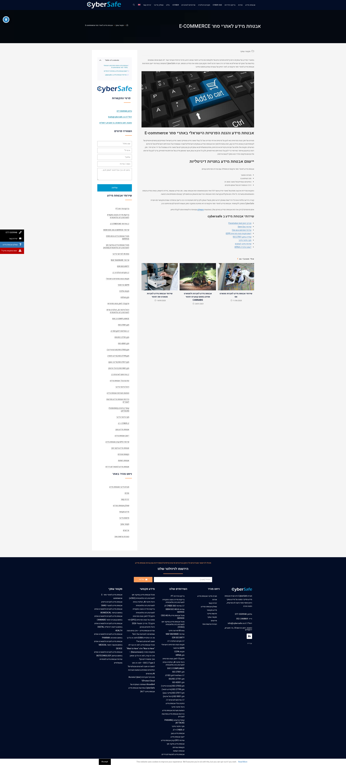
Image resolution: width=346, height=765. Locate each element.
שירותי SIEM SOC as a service (116, 230)
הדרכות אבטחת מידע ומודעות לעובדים (117, 400)
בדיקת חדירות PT (122, 208)
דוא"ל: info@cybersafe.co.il (240, 623)
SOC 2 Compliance (120, 318)
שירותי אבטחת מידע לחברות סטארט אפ (236, 295)
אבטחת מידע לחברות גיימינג (111, 601)
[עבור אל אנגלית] (139, 5)
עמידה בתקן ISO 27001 (242, 236)
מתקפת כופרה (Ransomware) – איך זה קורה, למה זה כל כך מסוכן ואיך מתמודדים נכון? (142, 656)
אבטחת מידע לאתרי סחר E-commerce (99, 25)
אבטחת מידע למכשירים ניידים (117, 466)
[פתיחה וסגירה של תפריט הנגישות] (6, 19)
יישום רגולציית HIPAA (242, 247)
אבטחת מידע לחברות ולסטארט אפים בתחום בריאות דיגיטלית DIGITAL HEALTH (108, 627)
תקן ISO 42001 (123, 343)
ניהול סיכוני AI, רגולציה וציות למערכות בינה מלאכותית (118, 311)
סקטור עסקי (245, 51)
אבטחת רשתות (123, 460)
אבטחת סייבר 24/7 (147, 691)
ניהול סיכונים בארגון (147, 627)
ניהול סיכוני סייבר (122, 387)
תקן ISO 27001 (123, 325)
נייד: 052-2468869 (244, 618)
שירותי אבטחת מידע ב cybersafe (116, 75)
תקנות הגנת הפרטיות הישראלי (117, 278)
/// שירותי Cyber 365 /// (119, 223)
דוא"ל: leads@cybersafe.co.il (120, 117)
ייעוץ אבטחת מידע (122, 435)
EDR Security (123, 266)
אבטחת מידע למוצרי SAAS (111, 605)
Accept (105, 761)
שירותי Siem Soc (244, 226)
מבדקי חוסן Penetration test (239, 223)
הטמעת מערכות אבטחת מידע (118, 393)
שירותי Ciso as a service (241, 230)
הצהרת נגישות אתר (121, 536)
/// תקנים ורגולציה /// (120, 272)
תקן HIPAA (125, 297)
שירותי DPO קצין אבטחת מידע (117, 442)
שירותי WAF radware (120, 260)
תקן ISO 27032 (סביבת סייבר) (118, 349)
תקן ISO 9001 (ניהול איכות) (118, 368)
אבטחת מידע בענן (122, 429)
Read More (242, 761)
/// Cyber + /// (123, 423)
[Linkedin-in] (249, 636)
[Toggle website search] (134, 5)
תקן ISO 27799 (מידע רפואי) (118, 356)
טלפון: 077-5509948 (243, 614)
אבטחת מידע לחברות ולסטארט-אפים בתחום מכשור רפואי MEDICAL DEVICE (108, 645)
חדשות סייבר (124, 518)
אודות (127, 493)
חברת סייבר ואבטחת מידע (119, 487)
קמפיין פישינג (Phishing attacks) (119, 409)
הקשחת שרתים (123, 454)
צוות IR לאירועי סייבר (120, 254)
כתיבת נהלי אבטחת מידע (119, 380)
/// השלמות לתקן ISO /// (120, 331)
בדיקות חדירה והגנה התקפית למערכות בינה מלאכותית (118, 216)
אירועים (126, 530)
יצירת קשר (125, 499)
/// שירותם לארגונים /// (120, 374)
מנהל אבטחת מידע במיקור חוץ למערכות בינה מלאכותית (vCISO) (116, 246)
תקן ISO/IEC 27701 (121, 337)
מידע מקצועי (124, 511)
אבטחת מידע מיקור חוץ (120, 448)
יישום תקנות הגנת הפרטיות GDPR (238, 233)
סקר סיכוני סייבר (245, 240)
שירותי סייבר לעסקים (243, 243)
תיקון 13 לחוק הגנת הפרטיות (118, 303)
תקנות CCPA (124, 291)
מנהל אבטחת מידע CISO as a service (117, 237)
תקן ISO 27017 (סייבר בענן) (118, 362)
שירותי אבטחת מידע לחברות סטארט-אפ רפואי (159, 295)
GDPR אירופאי (123, 285)
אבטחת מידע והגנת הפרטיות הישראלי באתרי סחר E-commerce (116, 67)
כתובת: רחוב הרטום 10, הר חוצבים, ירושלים (115, 122)
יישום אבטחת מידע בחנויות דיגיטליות (116, 71)
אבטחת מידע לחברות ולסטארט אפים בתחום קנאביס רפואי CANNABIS (198, 297)
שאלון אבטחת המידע (121, 505)
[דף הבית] (127, 25)
